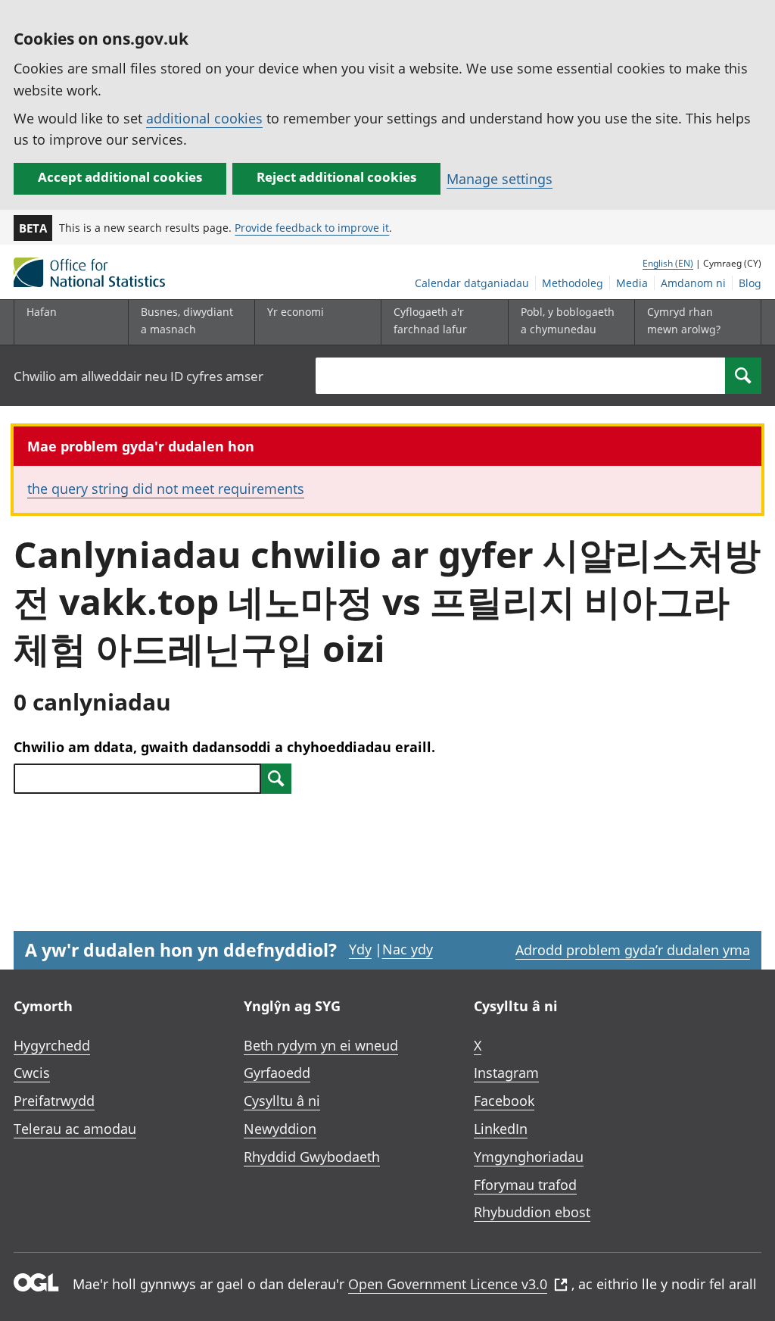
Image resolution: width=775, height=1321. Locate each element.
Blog (750, 283)
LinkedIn (501, 1129)
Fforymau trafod (525, 1185)
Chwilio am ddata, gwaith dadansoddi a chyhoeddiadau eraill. (224, 747)
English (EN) (668, 263)
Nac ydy (407, 949)
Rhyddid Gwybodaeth (312, 1157)
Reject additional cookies (336, 177)
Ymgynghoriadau (529, 1157)
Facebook (504, 1100)
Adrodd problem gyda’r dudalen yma (632, 950)
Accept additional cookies (120, 177)
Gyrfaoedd (277, 1072)
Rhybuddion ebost (532, 1212)
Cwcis (32, 1072)
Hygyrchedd (52, 1045)
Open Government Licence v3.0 (447, 1284)
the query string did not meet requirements (165, 488)
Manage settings (499, 179)
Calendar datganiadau (472, 283)
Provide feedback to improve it (312, 227)
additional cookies (204, 118)
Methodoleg (572, 283)
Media (632, 283)
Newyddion (280, 1129)
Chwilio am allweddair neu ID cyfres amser (138, 376)
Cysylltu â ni (282, 1100)
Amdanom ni (693, 283)
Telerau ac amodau (75, 1129)
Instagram (506, 1072)
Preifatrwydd (54, 1100)
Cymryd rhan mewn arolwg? (684, 320)
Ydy (360, 949)
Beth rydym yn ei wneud (321, 1045)
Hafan (41, 311)
